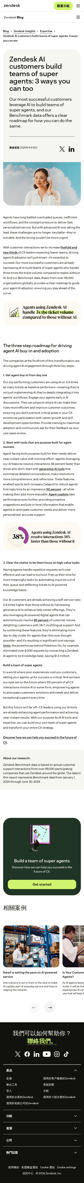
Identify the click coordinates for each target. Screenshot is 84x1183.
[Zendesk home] (12, 6)
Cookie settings (66, 1167)
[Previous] (34, 1007)
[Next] (49, 1007)
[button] (38, 1070)
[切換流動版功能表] (78, 6)
